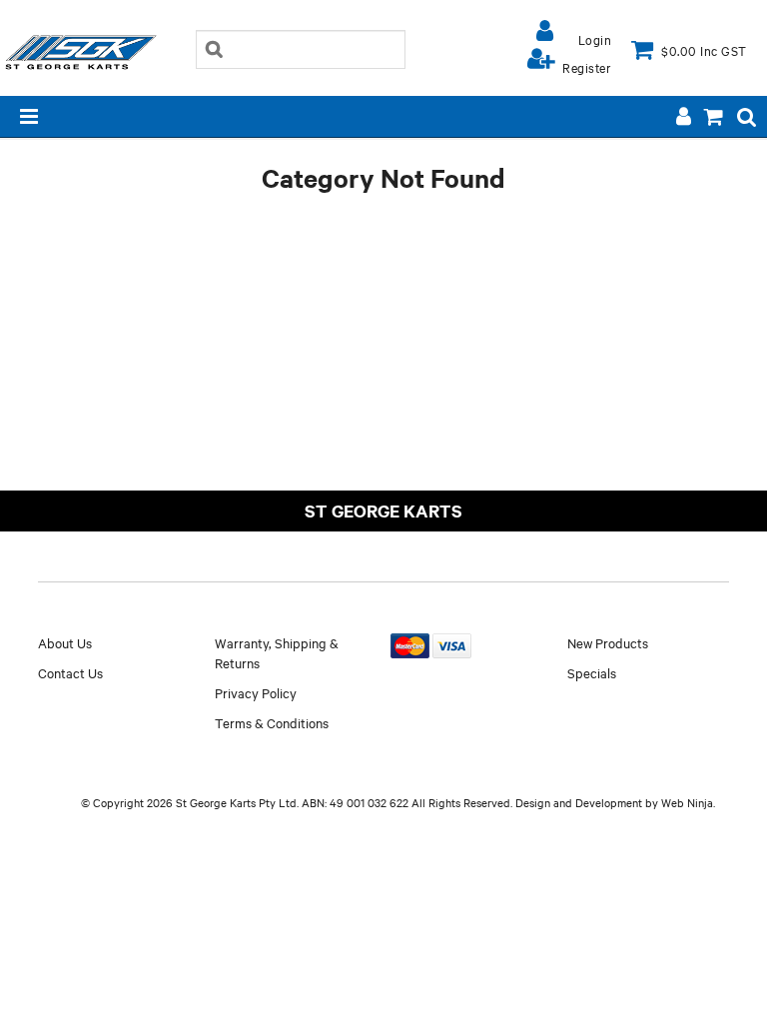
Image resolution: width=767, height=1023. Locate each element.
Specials (591, 672)
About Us (65, 642)
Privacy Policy (256, 692)
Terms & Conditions (272, 722)
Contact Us (70, 672)
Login (594, 39)
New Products (607, 642)
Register (586, 67)
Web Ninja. (688, 802)
